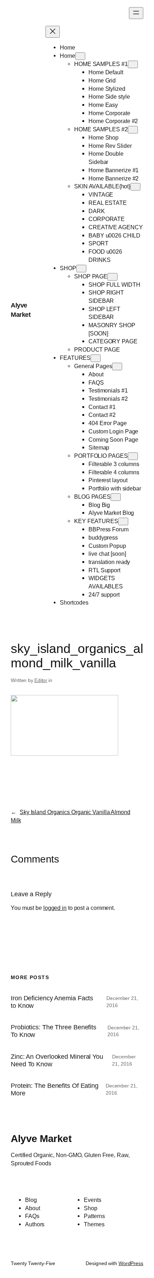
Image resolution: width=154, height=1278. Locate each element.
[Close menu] (52, 32)
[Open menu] (136, 13)
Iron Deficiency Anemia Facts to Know (52, 1002)
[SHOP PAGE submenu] (112, 277)
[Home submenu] (80, 56)
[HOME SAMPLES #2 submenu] (133, 129)
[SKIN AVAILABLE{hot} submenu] (135, 187)
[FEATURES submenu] (96, 358)
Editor (40, 680)
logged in (55, 908)
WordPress (131, 1263)
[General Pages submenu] (117, 366)
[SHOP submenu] (81, 268)
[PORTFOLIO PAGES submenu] (133, 456)
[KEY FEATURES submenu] (123, 521)
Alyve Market (41, 1138)
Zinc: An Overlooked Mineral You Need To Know (57, 1060)
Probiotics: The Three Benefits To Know (53, 1031)
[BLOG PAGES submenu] (116, 497)
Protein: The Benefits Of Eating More (54, 1089)
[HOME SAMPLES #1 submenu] (133, 64)
